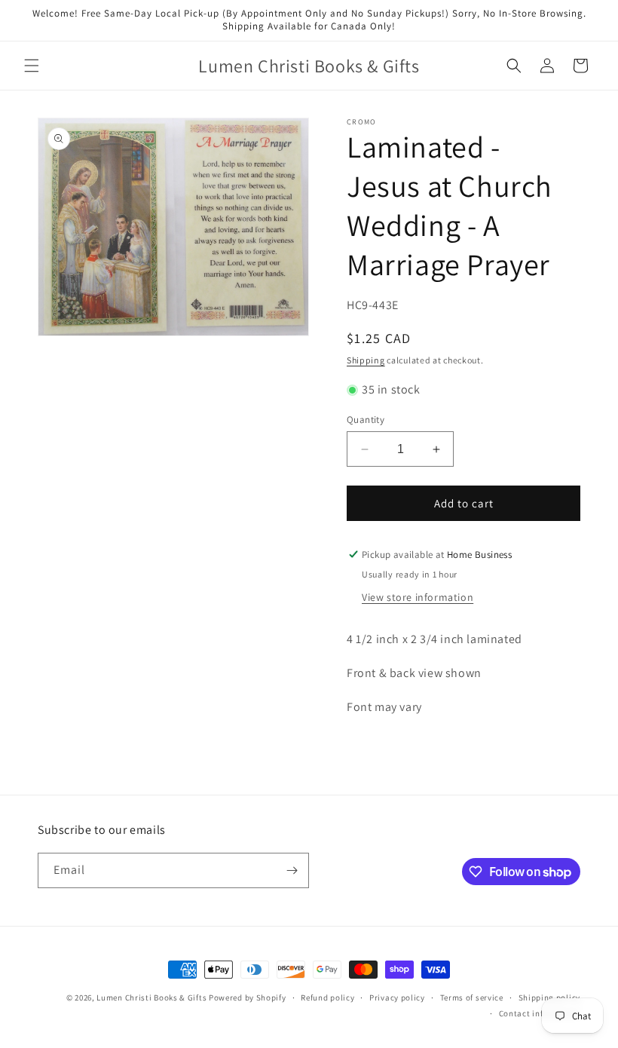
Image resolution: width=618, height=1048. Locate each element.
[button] (31, 65)
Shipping (366, 360)
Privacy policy (397, 997)
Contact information (539, 1013)
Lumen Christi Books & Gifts (151, 997)
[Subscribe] (291, 870)
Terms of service (471, 997)
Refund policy (327, 997)
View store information (417, 597)
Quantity (365, 419)
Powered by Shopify (247, 997)
